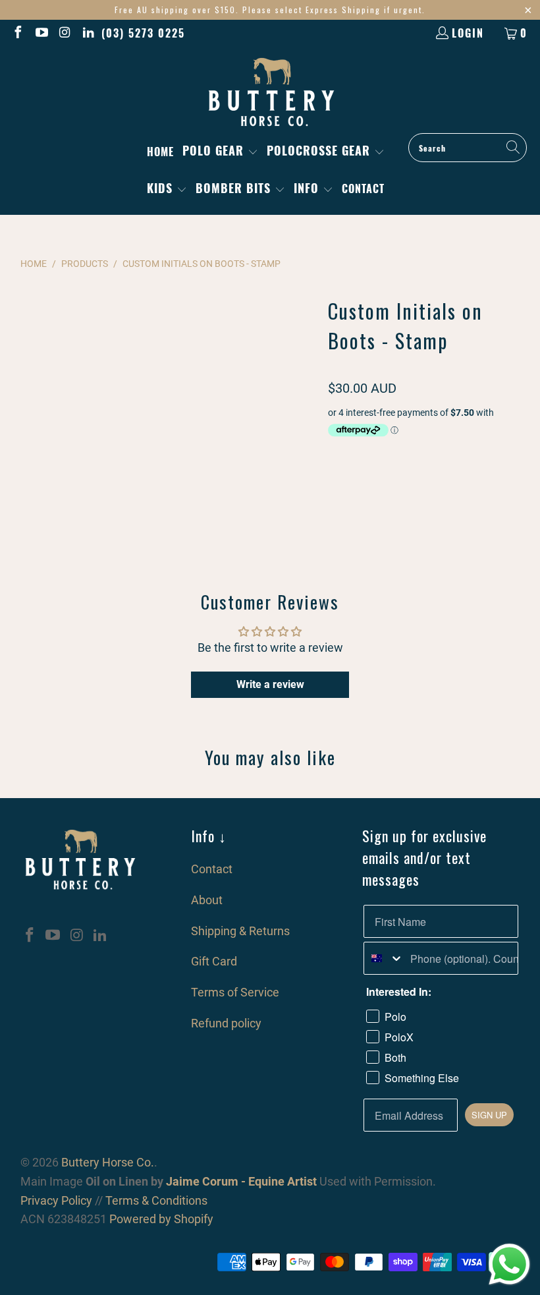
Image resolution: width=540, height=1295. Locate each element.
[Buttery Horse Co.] (270, 93)
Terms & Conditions (156, 1200)
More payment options (473, 564)
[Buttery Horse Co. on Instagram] (64, 33)
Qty (334, 455)
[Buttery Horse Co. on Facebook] (17, 33)
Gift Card (214, 961)
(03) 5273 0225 (143, 33)
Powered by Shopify (161, 1219)
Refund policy (226, 1023)
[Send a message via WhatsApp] (509, 1264)
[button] (220, 152)
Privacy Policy (56, 1200)
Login (468, 33)
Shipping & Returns (240, 931)
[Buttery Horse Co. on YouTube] (41, 33)
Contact (211, 869)
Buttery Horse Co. (107, 1162)
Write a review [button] (270, 684)
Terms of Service (235, 992)
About (207, 900)
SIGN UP (489, 1114)
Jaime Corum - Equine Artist (240, 1181)
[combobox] (384, 958)
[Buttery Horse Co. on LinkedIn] (88, 33)
